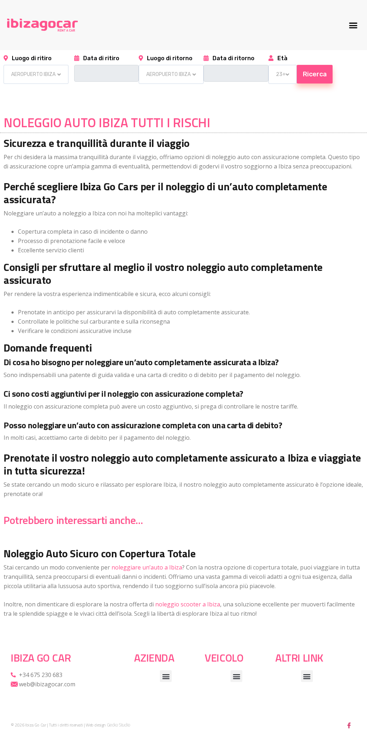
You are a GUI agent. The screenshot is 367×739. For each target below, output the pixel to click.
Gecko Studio (118, 725)
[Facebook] (349, 725)
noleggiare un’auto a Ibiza (146, 567)
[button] (353, 25)
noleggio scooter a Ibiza (187, 604)
